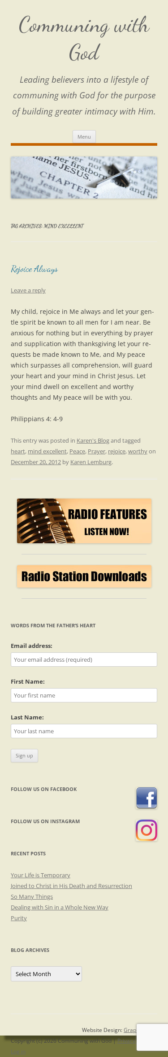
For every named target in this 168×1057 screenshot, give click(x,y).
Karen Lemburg (91, 462)
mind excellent (47, 451)
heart (18, 451)
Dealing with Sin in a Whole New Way (59, 907)
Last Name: (27, 717)
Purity (19, 918)
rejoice (116, 451)
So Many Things (32, 896)
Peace (77, 451)
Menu (84, 136)
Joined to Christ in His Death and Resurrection (71, 886)
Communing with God (84, 38)
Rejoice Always (34, 268)
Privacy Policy (134, 1040)
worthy (137, 451)
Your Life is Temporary (40, 875)
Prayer (96, 451)
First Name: (28, 681)
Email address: (31, 646)
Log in (18, 1051)
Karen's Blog (93, 440)
